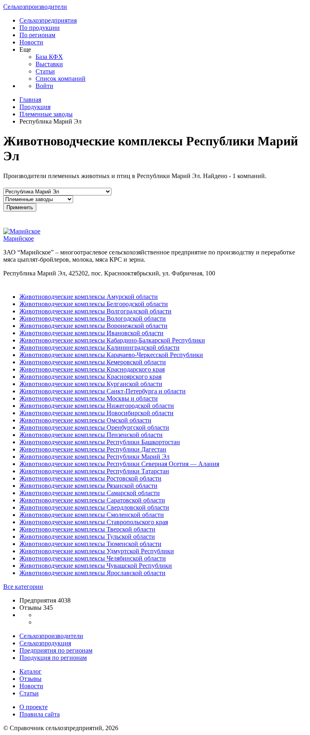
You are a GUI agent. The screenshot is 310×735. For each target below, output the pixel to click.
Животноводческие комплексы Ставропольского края (93, 522)
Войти (44, 85)
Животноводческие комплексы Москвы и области (88, 398)
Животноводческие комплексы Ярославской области (92, 572)
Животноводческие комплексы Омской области (85, 420)
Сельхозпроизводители (35, 6)
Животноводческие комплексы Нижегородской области (96, 405)
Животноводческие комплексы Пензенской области (91, 434)
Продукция (34, 106)
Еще (25, 49)
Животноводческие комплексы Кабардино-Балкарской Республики (112, 340)
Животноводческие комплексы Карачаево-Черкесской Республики (111, 354)
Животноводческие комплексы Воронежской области (93, 325)
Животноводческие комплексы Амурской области (88, 296)
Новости (31, 42)
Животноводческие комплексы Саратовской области (92, 500)
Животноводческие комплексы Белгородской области (93, 303)
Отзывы (30, 678)
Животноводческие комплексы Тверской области (87, 529)
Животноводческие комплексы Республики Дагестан (92, 449)
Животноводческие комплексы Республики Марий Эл (94, 456)
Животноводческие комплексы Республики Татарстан (94, 471)
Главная (30, 99)
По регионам (37, 35)
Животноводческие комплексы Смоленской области (91, 514)
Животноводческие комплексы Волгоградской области (95, 311)
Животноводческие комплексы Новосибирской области (96, 413)
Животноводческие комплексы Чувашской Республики (95, 565)
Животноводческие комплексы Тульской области (87, 536)
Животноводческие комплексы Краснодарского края (92, 369)
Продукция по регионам (53, 657)
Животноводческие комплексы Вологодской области (92, 318)
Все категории (23, 586)
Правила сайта (39, 714)
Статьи (45, 71)
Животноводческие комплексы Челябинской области (92, 558)
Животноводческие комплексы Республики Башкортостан (99, 442)
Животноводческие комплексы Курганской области (90, 383)
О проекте (33, 707)
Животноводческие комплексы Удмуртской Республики (96, 551)
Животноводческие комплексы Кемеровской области (92, 362)
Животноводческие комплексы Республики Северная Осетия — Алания (119, 463)
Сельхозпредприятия (48, 20)
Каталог (30, 671)
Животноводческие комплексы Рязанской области (88, 485)
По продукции (39, 27)
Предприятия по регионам (55, 650)
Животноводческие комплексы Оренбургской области (94, 427)
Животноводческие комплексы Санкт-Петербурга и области (102, 391)
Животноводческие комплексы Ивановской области (91, 333)
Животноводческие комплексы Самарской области (89, 492)
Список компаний (61, 78)
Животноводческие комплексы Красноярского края (90, 376)
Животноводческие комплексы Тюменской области (90, 543)
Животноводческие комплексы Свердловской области (94, 507)
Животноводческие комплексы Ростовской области (90, 478)
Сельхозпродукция (45, 643)
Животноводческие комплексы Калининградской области (99, 347)
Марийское (18, 238)
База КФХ (49, 56)
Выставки (49, 64)
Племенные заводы (46, 114)
